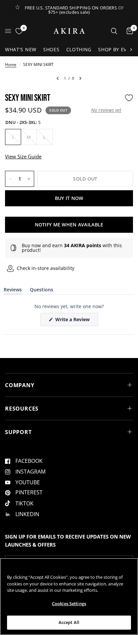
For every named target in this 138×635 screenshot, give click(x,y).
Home (10, 64)
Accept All (69, 622)
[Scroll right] (131, 50)
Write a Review (73, 321)
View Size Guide (23, 156)
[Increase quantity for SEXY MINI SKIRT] (29, 179)
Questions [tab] (41, 290)
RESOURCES (22, 408)
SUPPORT (18, 432)
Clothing (79, 49)
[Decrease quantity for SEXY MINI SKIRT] (10, 179)
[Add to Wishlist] (129, 98)
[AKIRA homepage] (69, 31)
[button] (106, 110)
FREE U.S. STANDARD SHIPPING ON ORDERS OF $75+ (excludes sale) (74, 10)
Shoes (51, 49)
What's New (21, 49)
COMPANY (19, 385)
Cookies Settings (69, 604)
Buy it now (69, 198)
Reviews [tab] (13, 290)
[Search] (114, 31)
